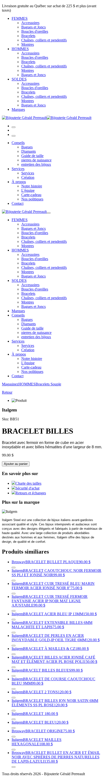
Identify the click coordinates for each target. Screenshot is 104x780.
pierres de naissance (36, 160)
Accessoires (30, 23)
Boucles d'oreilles (34, 31)
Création (27, 177)
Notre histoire (31, 186)
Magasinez (10, 384)
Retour (7, 392)
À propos (19, 182)
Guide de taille (32, 156)
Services (18, 169)
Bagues (27, 147)
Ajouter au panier (16, 464)
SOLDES (19, 79)
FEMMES (20, 18)
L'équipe (28, 190)
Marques (18, 109)
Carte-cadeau (31, 195)
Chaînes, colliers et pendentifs (44, 40)
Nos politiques (32, 199)
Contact (17, 203)
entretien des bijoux (36, 164)
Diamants (28, 151)
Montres (27, 44)
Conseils (18, 143)
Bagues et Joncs (33, 27)
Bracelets (28, 36)
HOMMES (20, 49)
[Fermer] (13, 136)
